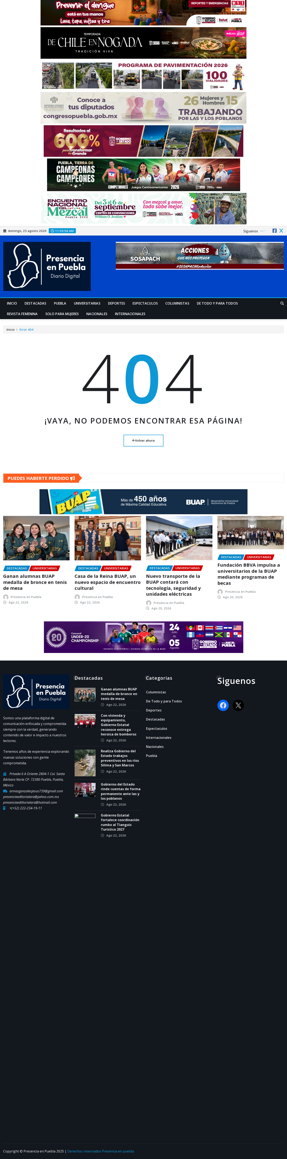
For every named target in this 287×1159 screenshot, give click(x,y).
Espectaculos (145, 303)
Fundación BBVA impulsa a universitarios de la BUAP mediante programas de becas (248, 574)
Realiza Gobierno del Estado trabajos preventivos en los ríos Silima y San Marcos (120, 758)
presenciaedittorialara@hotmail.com (30, 802)
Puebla (60, 303)
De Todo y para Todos (217, 303)
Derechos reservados (84, 1151)
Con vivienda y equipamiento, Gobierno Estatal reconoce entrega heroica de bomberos (119, 725)
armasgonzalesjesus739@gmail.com (36, 791)
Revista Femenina (22, 314)
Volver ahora (145, 440)
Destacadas (35, 303)
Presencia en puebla (118, 1151)
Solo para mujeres (62, 314)
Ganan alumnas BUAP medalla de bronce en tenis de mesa (35, 582)
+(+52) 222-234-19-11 (25, 808)
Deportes (116, 303)
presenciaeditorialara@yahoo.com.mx (31, 796)
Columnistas (177, 303)
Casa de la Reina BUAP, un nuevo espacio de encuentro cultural (108, 582)
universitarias (87, 303)
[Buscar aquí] (282, 303)
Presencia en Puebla (26, 597)
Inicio (12, 303)
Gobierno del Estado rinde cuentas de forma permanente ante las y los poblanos (121, 791)
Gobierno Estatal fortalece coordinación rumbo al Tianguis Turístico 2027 (120, 822)
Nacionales (96, 314)
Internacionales (130, 314)
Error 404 (26, 329)
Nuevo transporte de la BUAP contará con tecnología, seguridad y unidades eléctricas (173, 585)
